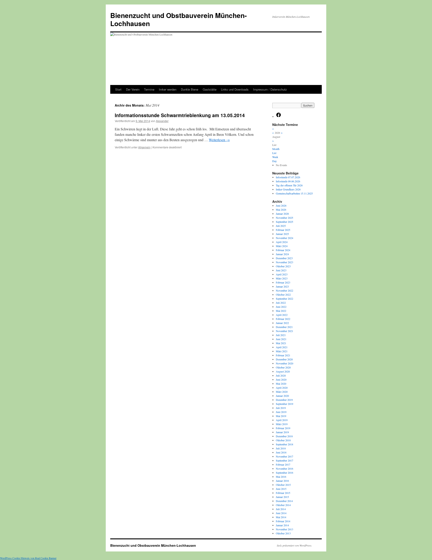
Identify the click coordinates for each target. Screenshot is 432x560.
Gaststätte (209, 89)
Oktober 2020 (283, 367)
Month (275, 149)
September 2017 (284, 460)
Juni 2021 (281, 339)
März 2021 (282, 351)
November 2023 (284, 262)
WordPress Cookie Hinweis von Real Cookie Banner (28, 558)
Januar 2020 (282, 395)
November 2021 (284, 331)
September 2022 (284, 298)
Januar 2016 (282, 480)
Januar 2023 (282, 286)
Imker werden (167, 89)
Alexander (162, 121)
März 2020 (282, 391)
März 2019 (282, 424)
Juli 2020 (281, 375)
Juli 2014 (281, 509)
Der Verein (133, 89)
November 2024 (284, 238)
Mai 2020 (281, 383)
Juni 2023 (281, 270)
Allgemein (144, 147)
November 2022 (284, 290)
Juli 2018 (281, 448)
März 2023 (282, 278)
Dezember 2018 (284, 436)
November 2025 (284, 217)
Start (118, 89)
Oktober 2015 (283, 484)
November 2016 (284, 468)
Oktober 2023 (283, 266)
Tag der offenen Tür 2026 (289, 185)
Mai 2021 (281, 343)
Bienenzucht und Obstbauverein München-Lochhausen (178, 19)
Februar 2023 (283, 282)
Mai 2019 (281, 416)
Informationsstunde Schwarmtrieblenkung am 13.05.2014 (180, 115)
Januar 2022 (282, 323)
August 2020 (283, 371)
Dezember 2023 (284, 258)
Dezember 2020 (284, 359)
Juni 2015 (281, 489)
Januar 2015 (282, 497)
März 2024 (282, 246)
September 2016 (284, 472)
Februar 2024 (283, 250)
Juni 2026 (281, 205)
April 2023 (282, 274)
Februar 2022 (283, 319)
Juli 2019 (281, 408)
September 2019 (284, 404)
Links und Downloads (235, 89)
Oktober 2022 (283, 294)
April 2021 (282, 347)
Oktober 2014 (283, 505)
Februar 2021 (283, 355)
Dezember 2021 (284, 327)
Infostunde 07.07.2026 (288, 177)
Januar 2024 (282, 254)
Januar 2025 (282, 234)
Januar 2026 (282, 213)
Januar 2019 (282, 432)
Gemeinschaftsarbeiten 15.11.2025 (294, 193)
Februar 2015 (283, 493)
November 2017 (284, 456)
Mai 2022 (281, 310)
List (274, 153)
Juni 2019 (281, 412)
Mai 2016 (281, 476)
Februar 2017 (283, 464)
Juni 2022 (281, 306)
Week (275, 157)
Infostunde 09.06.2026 (288, 181)
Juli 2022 (281, 302)
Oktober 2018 (283, 440)
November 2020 (284, 363)
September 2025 (284, 221)
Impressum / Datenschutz (270, 89)
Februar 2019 (283, 428)
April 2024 (282, 242)
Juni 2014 (281, 513)
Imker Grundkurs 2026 (288, 189)
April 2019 (282, 420)
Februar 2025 (283, 230)
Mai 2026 (281, 209)
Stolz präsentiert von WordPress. (294, 545)
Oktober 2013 (283, 533)
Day (274, 161)
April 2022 (282, 315)
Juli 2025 (281, 226)
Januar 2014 (282, 525)
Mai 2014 (281, 517)
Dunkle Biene (189, 89)
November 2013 (284, 529)
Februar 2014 (283, 521)
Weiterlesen (219, 139)
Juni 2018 (281, 452)
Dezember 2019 (284, 400)
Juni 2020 (281, 379)
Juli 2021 (281, 335)
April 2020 (282, 387)
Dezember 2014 (284, 501)
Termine (149, 89)
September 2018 (284, 444)
